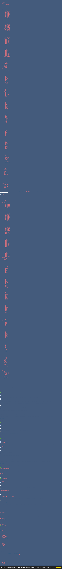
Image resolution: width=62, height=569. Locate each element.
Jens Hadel (21, 191)
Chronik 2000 (7, 37)
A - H (4, 128)
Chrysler (6, 84)
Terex (4, 172)
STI (5, 154)
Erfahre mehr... (51, 568)
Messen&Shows (6, 179)
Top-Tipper (5, 66)
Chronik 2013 (7, 24)
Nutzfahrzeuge (6, 186)
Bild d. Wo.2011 (7, 54)
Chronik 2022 (7, 15)
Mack (6, 140)
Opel (6, 111)
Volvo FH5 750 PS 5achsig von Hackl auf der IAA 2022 (7, 502)
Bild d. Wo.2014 (7, 51)
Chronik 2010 (7, 27)
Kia (5, 95)
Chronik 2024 (7, 13)
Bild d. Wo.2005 (7, 60)
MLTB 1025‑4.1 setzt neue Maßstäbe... (14, 553)
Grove (5, 166)
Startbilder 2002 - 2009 (7, 56)
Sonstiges (5, 182)
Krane (5, 187)
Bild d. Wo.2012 (7, 53)
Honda (6, 88)
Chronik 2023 (7, 14)
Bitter (6, 76)
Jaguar (6, 92)
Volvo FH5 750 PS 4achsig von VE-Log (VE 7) (5, 527)
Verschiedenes (6, 190)
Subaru (6, 121)
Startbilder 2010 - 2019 (7, 46)
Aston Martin (7, 73)
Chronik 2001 (7, 36)
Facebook (41, 191)
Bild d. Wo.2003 (7, 62)
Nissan (6, 110)
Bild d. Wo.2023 (7, 42)
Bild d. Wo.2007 (7, 59)
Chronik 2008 (7, 30)
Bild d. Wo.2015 (7, 50)
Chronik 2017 (7, 213)
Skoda (6, 120)
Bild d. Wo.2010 (7, 55)
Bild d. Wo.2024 (7, 41)
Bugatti (6, 79)
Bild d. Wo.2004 (7, 61)
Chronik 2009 (7, 29)
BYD (6, 80)
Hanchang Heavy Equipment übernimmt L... (15, 557)
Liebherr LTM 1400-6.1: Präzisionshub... (14, 556)
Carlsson (6, 82)
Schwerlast (5, 178)
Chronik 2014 (7, 23)
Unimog (6, 158)
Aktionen (5, 188)
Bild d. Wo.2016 (7, 49)
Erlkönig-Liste (6, 5)
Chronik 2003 (7, 34)
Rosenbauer (7, 150)
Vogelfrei (3, 548)
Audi (6, 74)
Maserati (6, 102)
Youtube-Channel (35, 191)
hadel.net (3, 535)
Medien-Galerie (6, 6)
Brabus (6, 78)
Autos (3, 543)
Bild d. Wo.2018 (7, 47)
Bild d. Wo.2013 (7, 52)
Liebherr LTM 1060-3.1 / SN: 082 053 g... (14, 554)
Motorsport (5, 181)
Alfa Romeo (7, 70)
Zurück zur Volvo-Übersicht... (4, 490)
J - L (4, 91)
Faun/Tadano (6, 357)
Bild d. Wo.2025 (7, 40)
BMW (6, 77)
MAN (6, 142)
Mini (6, 107)
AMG (6, 72)
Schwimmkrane (6, 177)
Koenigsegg (7, 94)
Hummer (6, 89)
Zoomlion (5, 175)
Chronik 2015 (7, 22)
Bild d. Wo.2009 (7, 57)
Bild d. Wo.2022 (7, 43)
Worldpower (6, 174)
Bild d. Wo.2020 (7, 45)
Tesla (6, 122)
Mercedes (7, 106)
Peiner (5, 170)
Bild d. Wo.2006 (7, 252)
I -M (4, 136)
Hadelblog (3, 547)
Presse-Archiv (6, 7)
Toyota (6, 123)
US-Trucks (7, 161)
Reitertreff (3, 545)
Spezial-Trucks (7, 162)
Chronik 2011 (7, 26)
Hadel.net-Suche (6, 200)
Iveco (6, 138)
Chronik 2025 (7, 12)
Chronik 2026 (7, 11)
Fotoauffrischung (6, 4)
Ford (6, 87)
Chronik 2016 (7, 21)
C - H (4, 81)
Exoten (6, 126)
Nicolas (6, 146)
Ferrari (6, 278)
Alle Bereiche (6, 184)
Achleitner (7, 129)
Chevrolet (6, 83)
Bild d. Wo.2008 (7, 58)
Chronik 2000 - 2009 (7, 28)
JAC (5, 331)
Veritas (6, 124)
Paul (6, 148)
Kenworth (7, 139)
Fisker (6, 86)
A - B (4, 69)
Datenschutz (4, 563)
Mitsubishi (7, 108)
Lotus (6, 99)
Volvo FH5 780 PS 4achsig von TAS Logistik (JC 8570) (7, 496)
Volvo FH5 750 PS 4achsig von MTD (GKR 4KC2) (6, 508)
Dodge (6, 85)
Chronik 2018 (7, 20)
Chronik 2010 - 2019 (7, 18)
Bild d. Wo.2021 (7, 44)
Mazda (6, 104)
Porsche (6, 113)
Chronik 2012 (7, 25)
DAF (6, 131)
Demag (5, 164)
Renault (6, 114)
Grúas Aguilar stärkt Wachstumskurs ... (14, 555)
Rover (6, 117)
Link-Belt (5, 168)
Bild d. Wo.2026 (7, 39)
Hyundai (6, 90)
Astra (6, 130)
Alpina (6, 71)
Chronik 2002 (7, 35)
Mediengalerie (4, 546)
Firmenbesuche (6, 180)
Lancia (6, 98)
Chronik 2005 (7, 33)
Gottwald (5, 165)
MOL (6, 144)
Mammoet (5, 169)
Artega (6, 265)
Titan (6, 156)
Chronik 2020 (7, 17)
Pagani (6, 304)
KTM (6, 96)
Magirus (6, 141)
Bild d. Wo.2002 (7, 63)
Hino (6, 135)
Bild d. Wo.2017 (7, 48)
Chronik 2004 (7, 226)
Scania (6, 344)
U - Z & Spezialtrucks (7, 157)
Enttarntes (5, 67)
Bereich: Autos (4, 536)
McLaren (6, 105)
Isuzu (6, 137)
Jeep (6, 93)
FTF (5, 133)
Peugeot (6, 112)
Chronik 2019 (7, 19)
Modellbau (5, 189)
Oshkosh (6, 147)
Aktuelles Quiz (6, 65)
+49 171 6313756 (27, 191)
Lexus (6, 291)
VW (5, 160)
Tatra (6, 155)
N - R (4, 109)
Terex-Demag (6, 173)
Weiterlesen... (2, 404)
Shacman (6, 152)
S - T (4, 151)
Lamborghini (7, 97)
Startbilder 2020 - (6, 38)
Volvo (6, 125)
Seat (6, 119)
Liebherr (5, 167)
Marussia (6, 101)
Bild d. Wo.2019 (7, 239)
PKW (4, 185)
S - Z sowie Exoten (6, 118)
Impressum (5, 8)
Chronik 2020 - (6, 10)
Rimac (6, 115)
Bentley (6, 75)
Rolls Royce (7, 116)
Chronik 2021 (7, 16)
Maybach (6, 103)
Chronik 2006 (7, 32)
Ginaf (6, 134)
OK (58, 567)
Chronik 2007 (7, 31)
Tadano (5, 171)
